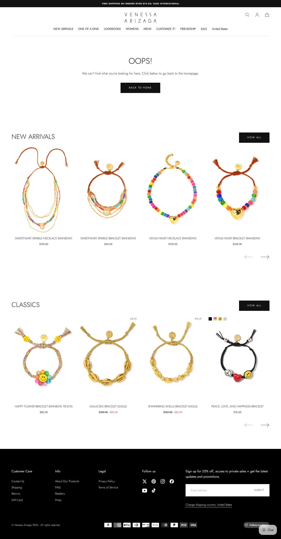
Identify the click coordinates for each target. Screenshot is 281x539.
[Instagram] (162, 481)
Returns (16, 493)
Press (58, 500)
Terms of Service (108, 487)
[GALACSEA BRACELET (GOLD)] (108, 358)
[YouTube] (144, 490)
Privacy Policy (107, 481)
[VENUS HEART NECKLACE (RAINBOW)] (173, 189)
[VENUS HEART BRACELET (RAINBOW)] (237, 189)
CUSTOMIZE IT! (165, 29)
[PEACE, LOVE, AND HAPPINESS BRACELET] (237, 358)
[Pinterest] (153, 481)
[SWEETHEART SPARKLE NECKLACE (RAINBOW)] (44, 189)
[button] (247, 14)
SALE (204, 29)
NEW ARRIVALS (63, 29)
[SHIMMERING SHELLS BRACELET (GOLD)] (173, 358)
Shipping (17, 487)
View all (254, 137)
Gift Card (17, 500)
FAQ (57, 487)
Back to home (140, 87)
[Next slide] (265, 257)
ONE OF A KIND (88, 29)
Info (57, 471)
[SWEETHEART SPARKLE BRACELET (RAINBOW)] (108, 189)
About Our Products (67, 481)
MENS (147, 29)
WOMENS (132, 29)
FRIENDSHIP (188, 29)
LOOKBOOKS (112, 29)
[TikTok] (153, 490)
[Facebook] (171, 481)
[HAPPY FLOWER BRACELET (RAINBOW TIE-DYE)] (44, 358)
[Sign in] (257, 14)
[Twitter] (144, 481)
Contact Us (18, 481)
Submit (259, 490)
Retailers (60, 493)
